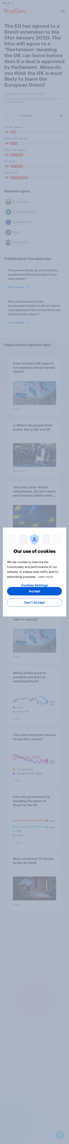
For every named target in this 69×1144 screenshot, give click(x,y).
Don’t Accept (34, 602)
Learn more (45, 577)
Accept (34, 591)
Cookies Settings (34, 585)
